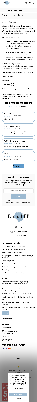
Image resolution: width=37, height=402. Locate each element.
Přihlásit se (18, 196)
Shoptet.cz (18, 359)
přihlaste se (18, 96)
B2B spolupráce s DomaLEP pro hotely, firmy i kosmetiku (17, 257)
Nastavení (18, 399)
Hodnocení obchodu (18, 103)
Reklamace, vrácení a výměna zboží (14, 253)
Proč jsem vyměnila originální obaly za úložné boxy (17, 298)
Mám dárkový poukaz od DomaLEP (14, 246)
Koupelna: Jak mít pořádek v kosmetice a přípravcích (16, 303)
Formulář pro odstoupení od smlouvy (14, 270)
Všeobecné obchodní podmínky (13, 273)
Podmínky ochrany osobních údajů (14, 267)
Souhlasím (19, 394)
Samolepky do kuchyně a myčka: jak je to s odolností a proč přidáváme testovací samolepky (16, 284)
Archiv (5, 313)
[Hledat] (26, 2)
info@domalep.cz (20, 232)
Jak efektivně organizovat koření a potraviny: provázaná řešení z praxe (17, 290)
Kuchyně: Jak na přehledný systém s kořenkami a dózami (18, 308)
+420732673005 (20, 236)
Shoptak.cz (29, 377)
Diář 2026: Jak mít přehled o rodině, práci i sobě (18, 294)
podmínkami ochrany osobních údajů (18, 203)
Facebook (15, 227)
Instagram (21, 227)
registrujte (5, 98)
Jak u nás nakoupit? (9, 264)
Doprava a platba (8, 261)
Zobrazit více (18, 166)
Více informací (18, 389)
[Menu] (34, 3)
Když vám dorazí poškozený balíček (14, 250)
